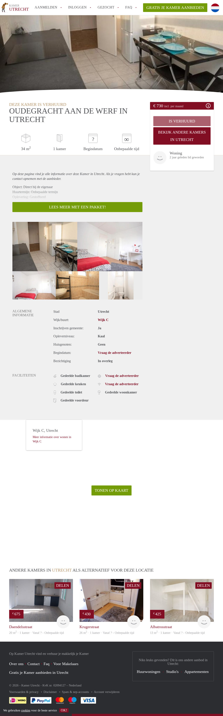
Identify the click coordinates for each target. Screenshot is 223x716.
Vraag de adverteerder (114, 353)
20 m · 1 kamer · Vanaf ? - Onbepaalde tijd (36, 632)
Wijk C (103, 320)
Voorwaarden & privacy (24, 692)
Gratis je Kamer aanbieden (175, 7)
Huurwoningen (148, 671)
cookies (25, 710)
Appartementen (196, 671)
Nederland (75, 685)
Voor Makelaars (65, 664)
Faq (46, 664)
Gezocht (106, 7)
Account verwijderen (107, 692)
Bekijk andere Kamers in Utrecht (182, 136)
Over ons (16, 664)
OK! (64, 710)
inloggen (77, 7)
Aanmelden (46, 7)
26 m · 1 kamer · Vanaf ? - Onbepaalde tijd (106, 632)
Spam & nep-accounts (76, 692)
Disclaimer (51, 692)
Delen (62, 585)
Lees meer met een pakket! (77, 207)
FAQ (128, 7)
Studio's (172, 671)
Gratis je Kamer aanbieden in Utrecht (38, 672)
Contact (33, 664)
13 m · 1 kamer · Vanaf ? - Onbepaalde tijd (177, 632)
